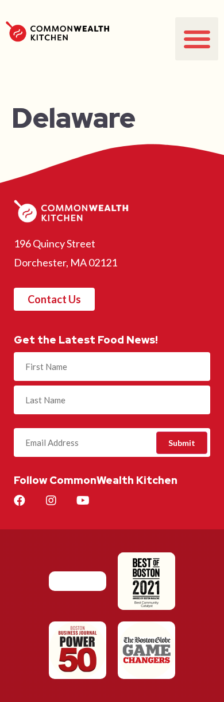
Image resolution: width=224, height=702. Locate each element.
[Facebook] (19, 500)
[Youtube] (82, 500)
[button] (196, 38)
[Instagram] (51, 500)
